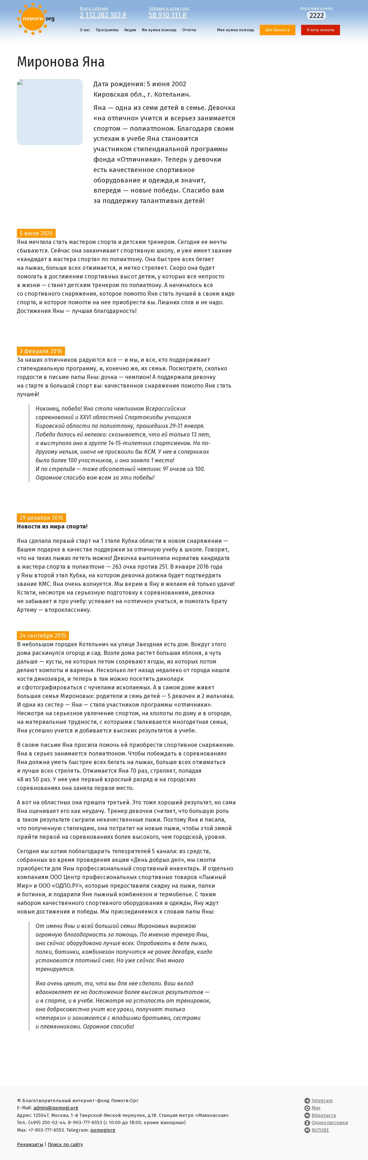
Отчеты (189, 30)
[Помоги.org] (35, 18)
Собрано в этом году (169, 12)
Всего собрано (103, 12)
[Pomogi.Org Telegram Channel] (307, 1100)
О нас (85, 30)
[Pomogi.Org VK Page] (307, 1115)
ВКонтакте (324, 1115)
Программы (107, 30)
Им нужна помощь (159, 30)
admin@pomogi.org (55, 1108)
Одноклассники (330, 1122)
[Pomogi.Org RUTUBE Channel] (307, 1130)
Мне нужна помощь (235, 30)
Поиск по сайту (65, 1144)
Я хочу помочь (320, 30)
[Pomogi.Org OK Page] (307, 1122)
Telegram (322, 1100)
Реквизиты (30, 1144)
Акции (130, 30)
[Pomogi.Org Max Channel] (307, 1108)
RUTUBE (320, 1130)
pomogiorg (102, 1130)
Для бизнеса (278, 30)
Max (316, 1108)
